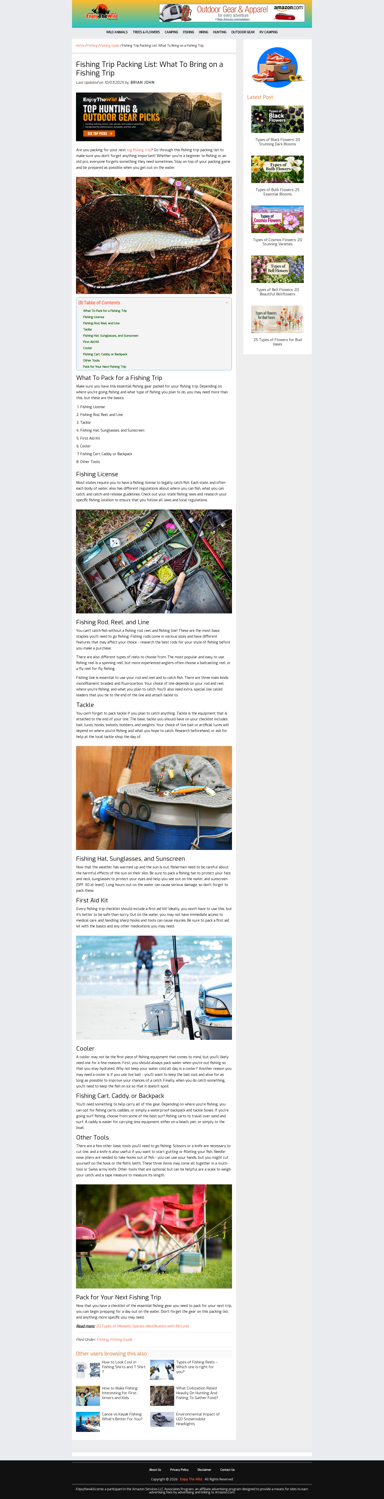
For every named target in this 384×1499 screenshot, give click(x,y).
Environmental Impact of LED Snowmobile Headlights (198, 1419)
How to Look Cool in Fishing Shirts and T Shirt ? (124, 1367)
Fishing (102, 1339)
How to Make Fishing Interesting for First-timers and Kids (120, 1393)
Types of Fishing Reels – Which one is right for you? (197, 1367)
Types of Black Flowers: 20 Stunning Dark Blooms (277, 142)
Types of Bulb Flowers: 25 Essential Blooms (277, 192)
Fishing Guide (121, 1339)
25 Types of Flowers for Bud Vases (278, 342)
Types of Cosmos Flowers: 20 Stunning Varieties (277, 242)
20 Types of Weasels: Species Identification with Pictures (142, 1326)
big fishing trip (139, 150)
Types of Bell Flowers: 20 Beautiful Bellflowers (277, 292)
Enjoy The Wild (102, 12)
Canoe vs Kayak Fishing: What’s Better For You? (122, 1416)
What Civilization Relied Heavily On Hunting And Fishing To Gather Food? (197, 1393)
